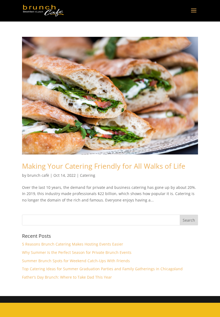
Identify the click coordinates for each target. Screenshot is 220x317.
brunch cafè (38, 175)
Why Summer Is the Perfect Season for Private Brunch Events (76, 252)
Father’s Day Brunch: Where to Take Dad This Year (67, 277)
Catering (87, 175)
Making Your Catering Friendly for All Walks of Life (103, 166)
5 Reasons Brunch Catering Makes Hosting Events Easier (72, 244)
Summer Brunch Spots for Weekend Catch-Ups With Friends (76, 260)
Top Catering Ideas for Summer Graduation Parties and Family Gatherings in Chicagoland (102, 268)
